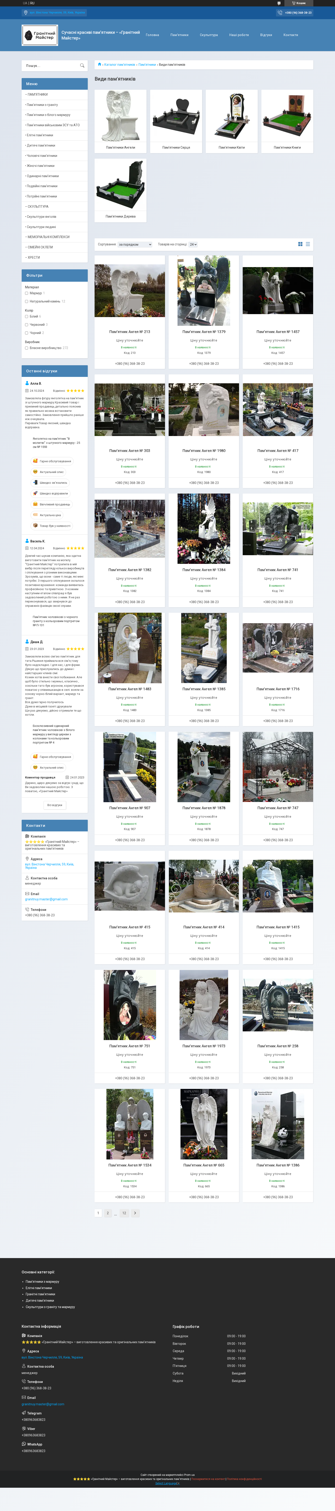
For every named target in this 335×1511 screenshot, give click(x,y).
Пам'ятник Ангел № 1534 (129, 1165)
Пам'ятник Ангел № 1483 (129, 689)
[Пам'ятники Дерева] (121, 185)
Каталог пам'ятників (119, 64)
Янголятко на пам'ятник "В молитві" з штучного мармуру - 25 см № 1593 (56, 443)
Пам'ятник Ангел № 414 (203, 927)
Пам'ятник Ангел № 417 (278, 451)
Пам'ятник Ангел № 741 (278, 570)
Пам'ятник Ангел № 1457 (278, 332)
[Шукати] (82, 65)
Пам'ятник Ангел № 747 (278, 808)
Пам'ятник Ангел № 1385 (204, 689)
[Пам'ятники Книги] (287, 116)
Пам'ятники (179, 35)
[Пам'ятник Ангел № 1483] (130, 648)
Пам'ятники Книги (287, 147)
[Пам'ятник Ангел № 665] (204, 1124)
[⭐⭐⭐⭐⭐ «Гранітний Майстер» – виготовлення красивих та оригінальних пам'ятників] (40, 35)
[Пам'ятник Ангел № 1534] (130, 1124)
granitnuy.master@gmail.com (46, 899)
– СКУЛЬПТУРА (37, 206)
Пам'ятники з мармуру (42, 1281)
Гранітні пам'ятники (40, 1294)
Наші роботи (239, 35)
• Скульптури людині (40, 227)
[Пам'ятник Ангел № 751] (130, 1005)
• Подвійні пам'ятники (41, 186)
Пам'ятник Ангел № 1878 (204, 808)
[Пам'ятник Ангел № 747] (278, 767)
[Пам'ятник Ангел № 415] (130, 886)
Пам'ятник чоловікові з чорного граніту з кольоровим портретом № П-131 (56, 621)
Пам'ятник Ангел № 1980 (204, 451)
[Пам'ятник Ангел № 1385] (204, 648)
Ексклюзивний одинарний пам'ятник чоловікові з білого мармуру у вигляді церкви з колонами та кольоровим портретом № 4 (54, 734)
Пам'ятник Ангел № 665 (203, 1165)
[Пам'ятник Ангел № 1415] (278, 886)
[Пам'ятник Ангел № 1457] (278, 290)
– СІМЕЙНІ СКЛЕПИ (39, 247)
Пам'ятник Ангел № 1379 (204, 332)
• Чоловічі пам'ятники (41, 156)
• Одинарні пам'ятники (42, 176)
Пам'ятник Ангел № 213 (129, 332)
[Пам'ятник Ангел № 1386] (278, 1124)
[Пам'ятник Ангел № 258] (278, 1005)
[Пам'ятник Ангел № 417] (278, 409)
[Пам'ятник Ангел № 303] (130, 409)
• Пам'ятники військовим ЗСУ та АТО (52, 125)
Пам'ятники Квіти (232, 147)
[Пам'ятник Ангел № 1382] (130, 529)
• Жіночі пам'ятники (39, 166)
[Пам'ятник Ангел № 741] (278, 529)
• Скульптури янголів (40, 216)
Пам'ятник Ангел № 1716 (278, 689)
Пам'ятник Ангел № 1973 (204, 1046)
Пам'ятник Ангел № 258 (278, 1046)
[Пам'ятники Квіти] (232, 116)
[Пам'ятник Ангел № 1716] (278, 648)
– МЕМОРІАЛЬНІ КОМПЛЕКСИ (47, 237)
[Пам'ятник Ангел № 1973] (204, 1005)
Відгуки (266, 35)
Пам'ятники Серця (176, 147)
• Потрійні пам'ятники (41, 196)
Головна (152, 35)
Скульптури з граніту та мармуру (50, 1307)
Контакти (290, 35)
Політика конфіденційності (244, 1479)
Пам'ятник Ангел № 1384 (204, 570)
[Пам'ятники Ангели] (121, 116)
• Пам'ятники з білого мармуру (47, 115)
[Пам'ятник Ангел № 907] (130, 767)
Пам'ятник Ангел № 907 (129, 808)
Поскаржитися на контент (208, 1479)
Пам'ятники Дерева (121, 216)
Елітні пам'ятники (39, 1288)
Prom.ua (189, 1475)
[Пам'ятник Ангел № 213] (130, 290)
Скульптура (209, 35)
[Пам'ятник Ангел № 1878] (204, 767)
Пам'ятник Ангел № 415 (129, 927)
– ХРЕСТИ (32, 257)
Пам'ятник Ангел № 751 (129, 1046)
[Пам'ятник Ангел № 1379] (204, 290)
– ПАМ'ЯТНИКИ (36, 94)
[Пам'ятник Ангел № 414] (204, 886)
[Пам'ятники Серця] (176, 116)
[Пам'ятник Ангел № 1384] (204, 529)
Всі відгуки (54, 805)
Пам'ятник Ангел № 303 (129, 451)
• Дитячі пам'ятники (40, 145)
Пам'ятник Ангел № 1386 (278, 1165)
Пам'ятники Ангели (120, 147)
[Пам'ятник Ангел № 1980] (204, 409)
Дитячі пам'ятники (40, 1300)
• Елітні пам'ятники (39, 135)
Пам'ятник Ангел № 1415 (278, 927)
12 (124, 1213)
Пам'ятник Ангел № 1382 (129, 570)
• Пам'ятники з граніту (41, 105)
